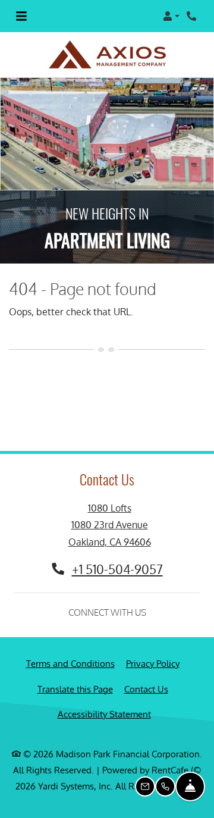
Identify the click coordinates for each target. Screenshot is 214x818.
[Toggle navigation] (21, 16)
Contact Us (146, 675)
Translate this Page (75, 675)
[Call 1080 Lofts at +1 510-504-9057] (192, 16)
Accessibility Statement (104, 701)
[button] (171, 16)
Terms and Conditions (70, 650)
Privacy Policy (153, 650)
